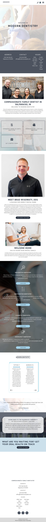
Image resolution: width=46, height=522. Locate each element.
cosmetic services (18, 319)
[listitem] (22, 375)
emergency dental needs (35, 339)
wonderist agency (22, 520)
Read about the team (23, 217)
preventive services (17, 276)
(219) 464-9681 (23, 57)
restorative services (28, 298)
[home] (5, 2)
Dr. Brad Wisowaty (11, 204)
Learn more (23, 283)
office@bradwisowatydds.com (23, 59)
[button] (43, 2)
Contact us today (23, 447)
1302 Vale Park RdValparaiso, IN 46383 (8, 58)
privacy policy (28, 520)
